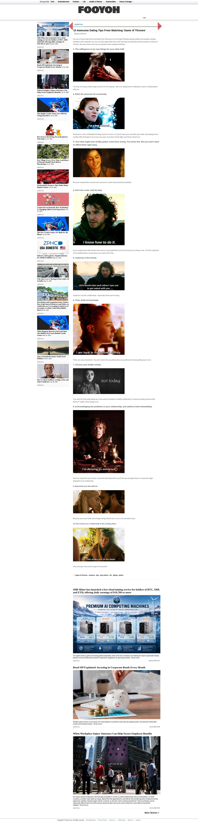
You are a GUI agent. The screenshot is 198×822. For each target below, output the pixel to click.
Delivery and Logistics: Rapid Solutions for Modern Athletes (52, 257)
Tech (52, 2)
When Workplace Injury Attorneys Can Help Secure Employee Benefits (52, 91)
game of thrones (81, 575)
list (111, 575)
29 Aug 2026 (44, 2)
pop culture (104, 575)
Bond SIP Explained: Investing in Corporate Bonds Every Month (49, 66)
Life (84, 2)
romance (92, 575)
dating (115, 575)
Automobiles (111, 2)
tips (97, 575)
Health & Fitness (95, 2)
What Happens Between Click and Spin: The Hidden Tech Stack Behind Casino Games (52, 333)
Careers (138, 820)
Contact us (112, 820)
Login (144, 17)
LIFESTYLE (40, 47)
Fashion (76, 2)
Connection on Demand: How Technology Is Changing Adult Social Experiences (52, 208)
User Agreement (91, 820)
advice (121, 575)
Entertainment (63, 2)
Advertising (121, 820)
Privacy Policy (102, 820)
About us (130, 820)
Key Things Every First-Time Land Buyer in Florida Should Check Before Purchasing (53, 162)
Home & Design (125, 2)
